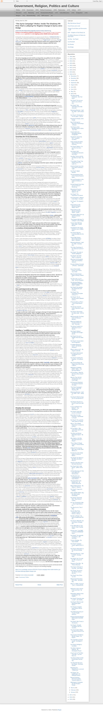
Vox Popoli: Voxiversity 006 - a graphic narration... (76, 138)
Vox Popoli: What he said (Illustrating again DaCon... (77, 603)
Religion (18, 15)
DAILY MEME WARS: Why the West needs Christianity (77, 494)
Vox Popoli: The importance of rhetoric (77, 194)
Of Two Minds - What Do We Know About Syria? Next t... (77, 374)
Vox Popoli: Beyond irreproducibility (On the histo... (77, 234)
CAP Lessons (45, 15)
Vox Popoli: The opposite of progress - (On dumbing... (77, 537)
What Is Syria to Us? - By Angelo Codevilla (77, 350)
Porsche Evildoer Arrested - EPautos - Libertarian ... (77, 266)
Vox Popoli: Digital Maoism (75, 171)
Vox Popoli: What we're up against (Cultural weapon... (77, 216)
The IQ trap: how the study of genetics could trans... (77, 308)
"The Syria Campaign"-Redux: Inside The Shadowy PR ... (76, 389)
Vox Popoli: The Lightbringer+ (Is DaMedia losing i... (76, 674)
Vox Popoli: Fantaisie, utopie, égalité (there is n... (77, 545)
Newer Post (18, 585)
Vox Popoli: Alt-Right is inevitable (76, 645)
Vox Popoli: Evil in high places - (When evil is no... (77, 468)
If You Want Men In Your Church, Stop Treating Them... (77, 527)
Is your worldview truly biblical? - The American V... (76, 408)
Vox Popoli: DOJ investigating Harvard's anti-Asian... (77, 153)
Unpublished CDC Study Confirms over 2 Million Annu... (77, 229)
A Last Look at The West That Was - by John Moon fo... (77, 654)
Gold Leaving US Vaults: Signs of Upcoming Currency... (77, 143)
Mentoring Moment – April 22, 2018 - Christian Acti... (77, 244)
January (73, 692)
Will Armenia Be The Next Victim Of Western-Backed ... (77, 318)
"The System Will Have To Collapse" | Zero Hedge (77, 220)
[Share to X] (40, 575)
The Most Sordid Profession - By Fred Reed (76, 97)
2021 (71, 67)
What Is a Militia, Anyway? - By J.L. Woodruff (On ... (77, 585)
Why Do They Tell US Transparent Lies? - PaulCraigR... (76, 379)
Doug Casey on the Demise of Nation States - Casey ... (76, 211)
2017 (71, 695)
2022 (71, 65)
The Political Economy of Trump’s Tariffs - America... (77, 613)
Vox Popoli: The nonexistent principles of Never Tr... (77, 294)
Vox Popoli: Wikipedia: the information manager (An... (77, 522)
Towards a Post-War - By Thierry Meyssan (77, 564)
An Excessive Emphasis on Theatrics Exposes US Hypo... (77, 384)
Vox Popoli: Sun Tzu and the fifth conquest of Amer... (77, 560)
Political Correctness (46, 10)
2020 (71, 69)
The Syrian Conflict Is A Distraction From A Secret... (76, 328)
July (72, 87)
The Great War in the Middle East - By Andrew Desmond (76, 482)
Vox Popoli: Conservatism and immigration (77, 341)
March (72, 687)
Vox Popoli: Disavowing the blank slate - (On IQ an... (77, 313)
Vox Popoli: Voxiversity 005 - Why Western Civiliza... (76, 499)
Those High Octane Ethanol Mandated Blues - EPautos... (76, 239)
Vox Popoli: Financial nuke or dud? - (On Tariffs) (77, 599)
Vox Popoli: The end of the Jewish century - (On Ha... (76, 572)
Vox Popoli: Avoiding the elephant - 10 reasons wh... (77, 359)
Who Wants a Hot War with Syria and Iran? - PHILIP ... (77, 440)
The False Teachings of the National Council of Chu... (77, 249)
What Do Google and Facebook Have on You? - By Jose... (76, 323)
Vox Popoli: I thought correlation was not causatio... (76, 626)
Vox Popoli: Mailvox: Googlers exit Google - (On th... (77, 333)
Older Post (60, 585)
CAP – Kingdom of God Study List (76, 32)
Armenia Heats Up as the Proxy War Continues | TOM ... (77, 167)
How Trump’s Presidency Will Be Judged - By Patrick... (77, 636)
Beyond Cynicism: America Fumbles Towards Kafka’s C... (76, 679)
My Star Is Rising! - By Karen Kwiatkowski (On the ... (77, 517)
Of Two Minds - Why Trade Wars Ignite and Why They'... (77, 430)
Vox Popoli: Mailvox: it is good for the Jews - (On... (77, 148)
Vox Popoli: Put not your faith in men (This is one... (77, 102)
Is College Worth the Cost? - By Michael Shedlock (76, 346)
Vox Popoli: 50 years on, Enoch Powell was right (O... (77, 403)
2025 (71, 58)
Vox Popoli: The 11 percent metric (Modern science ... (77, 298)
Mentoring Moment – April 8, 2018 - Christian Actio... (77, 555)
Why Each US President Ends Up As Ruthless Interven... (77, 261)
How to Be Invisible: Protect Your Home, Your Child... (76, 270)
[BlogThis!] (39, 575)
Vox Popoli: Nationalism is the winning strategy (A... (77, 550)
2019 (71, 72)
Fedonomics (61, 10)
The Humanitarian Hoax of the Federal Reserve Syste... (77, 176)
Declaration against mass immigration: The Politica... (77, 595)
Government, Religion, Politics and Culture (46, 6)
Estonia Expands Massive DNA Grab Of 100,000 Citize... (77, 618)
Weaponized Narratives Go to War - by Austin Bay (77, 580)
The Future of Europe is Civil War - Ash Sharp (77, 567)
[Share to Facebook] (42, 575)
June (72, 89)
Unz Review (71, 44)
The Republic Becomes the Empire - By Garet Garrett (77, 664)
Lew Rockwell (71, 41)
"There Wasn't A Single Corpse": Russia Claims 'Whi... (77, 444)
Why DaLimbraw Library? (74, 23)
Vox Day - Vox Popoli (73, 39)
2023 (71, 63)
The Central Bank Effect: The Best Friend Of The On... (77, 631)
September (74, 82)
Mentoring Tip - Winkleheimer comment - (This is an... (77, 669)
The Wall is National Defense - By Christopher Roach (76, 649)
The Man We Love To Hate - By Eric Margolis (77, 279)
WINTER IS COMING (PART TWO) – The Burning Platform (76, 369)
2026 (71, 56)
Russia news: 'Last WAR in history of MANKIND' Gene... (77, 532)
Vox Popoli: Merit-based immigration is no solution (77, 354)
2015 (71, 699)
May (72, 91)
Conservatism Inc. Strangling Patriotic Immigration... (76, 133)
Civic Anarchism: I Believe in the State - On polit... (77, 198)
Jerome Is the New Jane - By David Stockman (77, 463)
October (73, 80)
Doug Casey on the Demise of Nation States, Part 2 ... (76, 206)
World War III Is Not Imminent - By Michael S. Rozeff (77, 416)
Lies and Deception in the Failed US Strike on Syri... (77, 181)
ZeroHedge (71, 47)
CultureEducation (64, 12)
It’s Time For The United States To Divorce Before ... (77, 454)
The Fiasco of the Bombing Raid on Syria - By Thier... (77, 128)
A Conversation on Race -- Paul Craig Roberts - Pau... (77, 303)
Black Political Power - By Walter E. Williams (77, 486)
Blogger (59, 709)
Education (19, 12)
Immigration (79, 12)
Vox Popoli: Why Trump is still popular (77, 622)
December (74, 76)
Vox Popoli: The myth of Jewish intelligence (77, 253)
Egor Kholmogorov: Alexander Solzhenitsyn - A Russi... (77, 123)
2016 (71, 697)
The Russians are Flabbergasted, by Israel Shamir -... (76, 477)
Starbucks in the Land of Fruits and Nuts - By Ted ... (77, 590)
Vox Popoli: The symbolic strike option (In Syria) (77, 420)
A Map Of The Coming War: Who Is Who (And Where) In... (77, 449)
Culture (74, 10)
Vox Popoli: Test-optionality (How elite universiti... (76, 107)
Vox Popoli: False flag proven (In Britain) (76, 412)
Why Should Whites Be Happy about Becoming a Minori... (77, 364)
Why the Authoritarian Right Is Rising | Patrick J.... (77, 275)
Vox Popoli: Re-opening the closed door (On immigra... (76, 289)
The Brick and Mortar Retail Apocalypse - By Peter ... (77, 435)
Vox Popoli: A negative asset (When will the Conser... (76, 608)
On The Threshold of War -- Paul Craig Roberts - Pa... (77, 504)
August (73, 84)
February (73, 690)
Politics (18, 10)
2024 (71, 61)
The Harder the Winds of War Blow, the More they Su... (77, 459)
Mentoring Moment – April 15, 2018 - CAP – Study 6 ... (77, 393)
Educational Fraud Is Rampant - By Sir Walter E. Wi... (76, 191)
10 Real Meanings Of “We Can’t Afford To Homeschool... (77, 472)
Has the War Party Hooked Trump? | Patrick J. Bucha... (76, 512)
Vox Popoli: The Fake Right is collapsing (76, 256)
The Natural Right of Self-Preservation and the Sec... (77, 659)
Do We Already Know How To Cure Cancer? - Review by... (77, 186)
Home (39, 585)
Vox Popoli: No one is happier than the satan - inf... (77, 337)
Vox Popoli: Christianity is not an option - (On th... (77, 115)
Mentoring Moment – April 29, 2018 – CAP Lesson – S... (77, 112)
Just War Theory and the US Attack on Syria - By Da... (77, 158)
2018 (71, 74)
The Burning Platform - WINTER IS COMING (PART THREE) (77, 284)
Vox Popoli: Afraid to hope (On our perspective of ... (77, 398)
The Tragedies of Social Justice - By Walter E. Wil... (77, 641)
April (72, 93)
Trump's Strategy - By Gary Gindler (76, 541)
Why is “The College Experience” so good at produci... (77, 425)
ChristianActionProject (47, 12)
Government (30, 10)
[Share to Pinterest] (43, 575)
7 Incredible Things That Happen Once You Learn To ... (77, 163)
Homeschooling (31, 15)
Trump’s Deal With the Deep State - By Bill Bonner (76, 224)
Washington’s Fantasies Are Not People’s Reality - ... (77, 684)
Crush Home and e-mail (74, 26)
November (74, 78)
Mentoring (31, 12)
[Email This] (37, 575)
